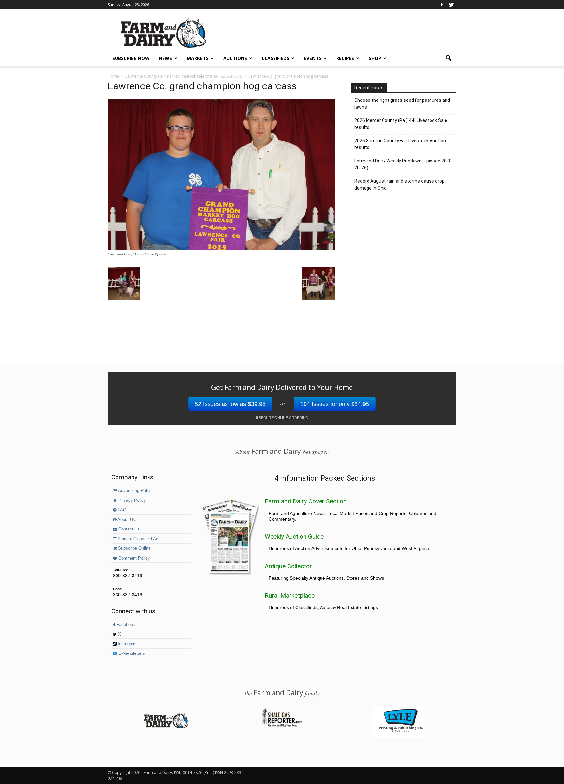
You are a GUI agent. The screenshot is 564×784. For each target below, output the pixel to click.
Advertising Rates (134, 490)
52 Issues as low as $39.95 (230, 404)
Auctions (235, 58)
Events (312, 58)
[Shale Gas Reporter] (282, 725)
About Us (126, 519)
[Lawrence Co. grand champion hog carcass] (221, 248)
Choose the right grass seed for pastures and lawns (402, 104)
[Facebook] (441, 4)
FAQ (121, 510)
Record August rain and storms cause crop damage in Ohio (399, 184)
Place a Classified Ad (137, 539)
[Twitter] (451, 4)
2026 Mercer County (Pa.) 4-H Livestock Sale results (400, 124)
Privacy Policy (131, 500)
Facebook (125, 625)
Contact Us (128, 529)
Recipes (345, 58)
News (165, 58)
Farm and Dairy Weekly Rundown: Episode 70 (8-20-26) (403, 164)
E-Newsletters (131, 653)
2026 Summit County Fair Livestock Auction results (400, 144)
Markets (198, 58)
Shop (375, 58)
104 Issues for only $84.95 (334, 404)
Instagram (127, 644)
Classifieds (275, 58)
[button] (448, 58)
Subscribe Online (133, 548)
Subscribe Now (130, 58)
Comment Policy (133, 558)
